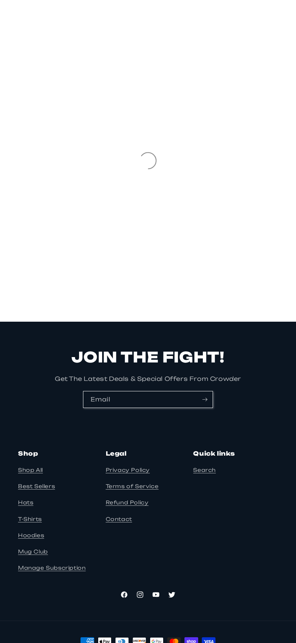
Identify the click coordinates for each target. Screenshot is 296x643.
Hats (25, 502)
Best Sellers (36, 486)
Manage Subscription (52, 568)
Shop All (30, 470)
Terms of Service (132, 486)
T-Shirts (30, 519)
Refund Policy (127, 502)
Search (204, 470)
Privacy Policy (128, 470)
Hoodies (31, 535)
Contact (119, 519)
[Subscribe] (205, 399)
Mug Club (33, 551)
